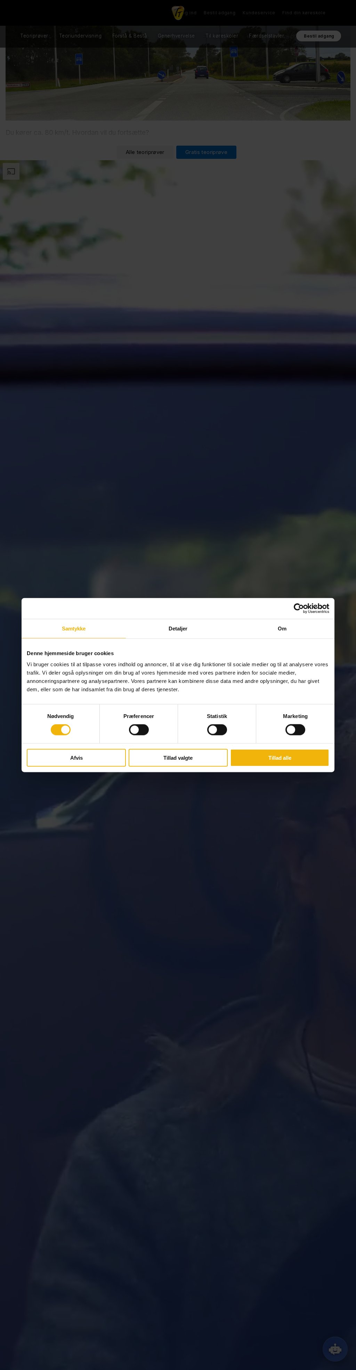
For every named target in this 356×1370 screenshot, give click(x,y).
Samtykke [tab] (74, 628)
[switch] (139, 729)
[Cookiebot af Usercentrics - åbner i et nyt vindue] (298, 608)
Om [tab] (282, 628)
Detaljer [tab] (178, 628)
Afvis (76, 757)
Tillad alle (279, 757)
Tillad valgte (178, 757)
